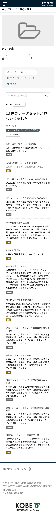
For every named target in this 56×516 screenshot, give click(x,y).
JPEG (9, 155)
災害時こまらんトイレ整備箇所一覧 (22, 435)
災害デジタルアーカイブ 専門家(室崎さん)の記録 (27, 409)
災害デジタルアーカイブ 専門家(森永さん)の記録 (27, 381)
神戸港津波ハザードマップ (18, 266)
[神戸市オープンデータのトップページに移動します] (47, 4)
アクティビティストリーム (22, 77)
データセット (16, 72)
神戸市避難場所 (13, 250)
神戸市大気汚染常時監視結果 (19, 300)
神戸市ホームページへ (14, 469)
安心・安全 (26, 9)
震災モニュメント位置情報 (18, 355)
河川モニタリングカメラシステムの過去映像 (27, 178)
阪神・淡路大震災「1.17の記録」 (21, 143)
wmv (9, 214)
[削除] (37, 130)
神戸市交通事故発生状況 (17, 222)
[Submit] (46, 95)
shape (9, 292)
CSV (8, 171)
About (13, 83)
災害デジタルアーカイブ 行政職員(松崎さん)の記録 (27, 329)
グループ (12, 9)
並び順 (8, 104)
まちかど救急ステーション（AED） (22, 162)
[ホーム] (3, 9)
